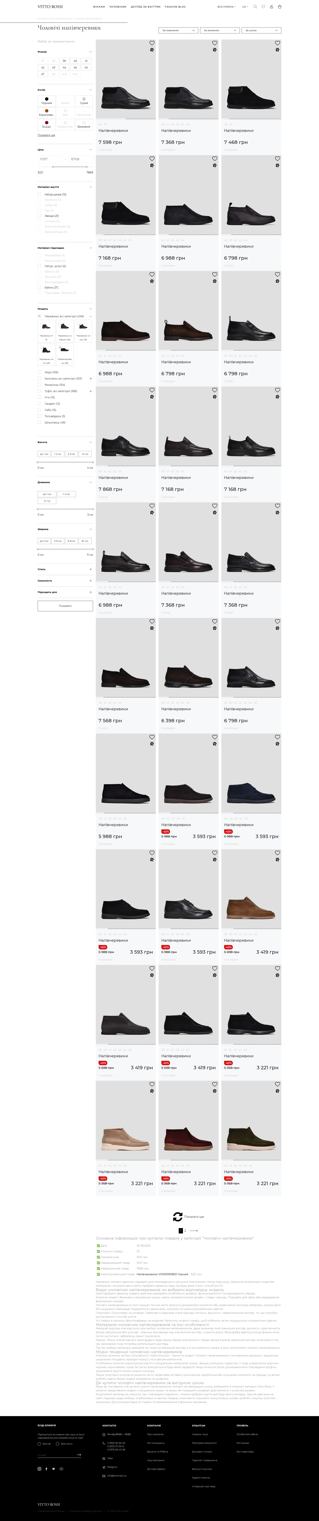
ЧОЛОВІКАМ (118, 6)
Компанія (154, 1425)
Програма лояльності (204, 1443)
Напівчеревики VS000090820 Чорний (162, 1274)
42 (172, 124)
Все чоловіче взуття (61, 18)
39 (100, 240)
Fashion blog (175, 6)
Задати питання (201, 1477)
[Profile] (271, 6)
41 (168, 124)
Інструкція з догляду (203, 1486)
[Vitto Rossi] (50, 6)
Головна (42, 18)
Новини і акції (200, 1434)
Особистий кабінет (247, 1434)
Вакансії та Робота (157, 1451)
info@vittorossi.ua (116, 1475)
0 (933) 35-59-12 (115, 1446)
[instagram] (39, 1469)
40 (163, 124)
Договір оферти (156, 1469)
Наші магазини (155, 1460)
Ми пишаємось (156, 1443)
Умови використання (51, 1511)
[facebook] (46, 1468)
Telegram (112, 1467)
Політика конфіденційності (85, 1511)
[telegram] (53, 1469)
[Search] (255, 6)
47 (105, 124)
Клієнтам (198, 1425)
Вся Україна (226, 6)
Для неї (47, 1443)
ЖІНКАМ (99, 6)
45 (187, 124)
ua (244, 6)
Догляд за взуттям (146, 6)
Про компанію (155, 1434)
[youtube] (61, 1469)
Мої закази (243, 1443)
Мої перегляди (245, 1451)
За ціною (251, 30)
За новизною (170, 30)
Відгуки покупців (202, 1469)
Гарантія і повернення (204, 1460)
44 (182, 124)
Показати (65, 606)
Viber (110, 1458)
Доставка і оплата (202, 1451)
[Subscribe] (77, 1455)
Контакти (109, 1425)
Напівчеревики (113, 131)
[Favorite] (263, 6)
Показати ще (194, 1216)
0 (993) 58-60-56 (116, 1443)
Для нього (67, 1443)
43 (177, 124)
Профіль (242, 1425)
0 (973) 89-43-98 (116, 1449)
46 (100, 124)
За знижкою (211, 30)
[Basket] (279, 6)
